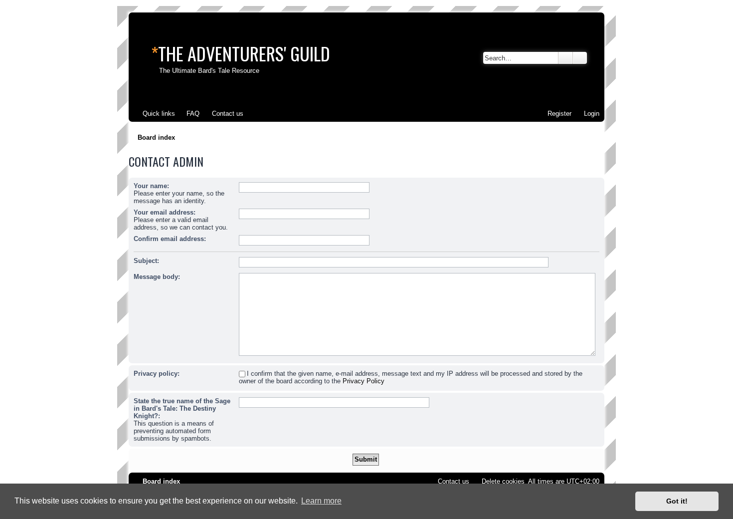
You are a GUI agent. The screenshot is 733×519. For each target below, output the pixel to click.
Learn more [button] (321, 501)
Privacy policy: (157, 373)
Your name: (151, 186)
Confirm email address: (170, 239)
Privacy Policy (363, 381)
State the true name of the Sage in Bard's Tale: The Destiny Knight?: (182, 408)
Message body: (157, 276)
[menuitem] (188, 113)
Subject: (146, 260)
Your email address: (164, 212)
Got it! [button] (677, 501)
